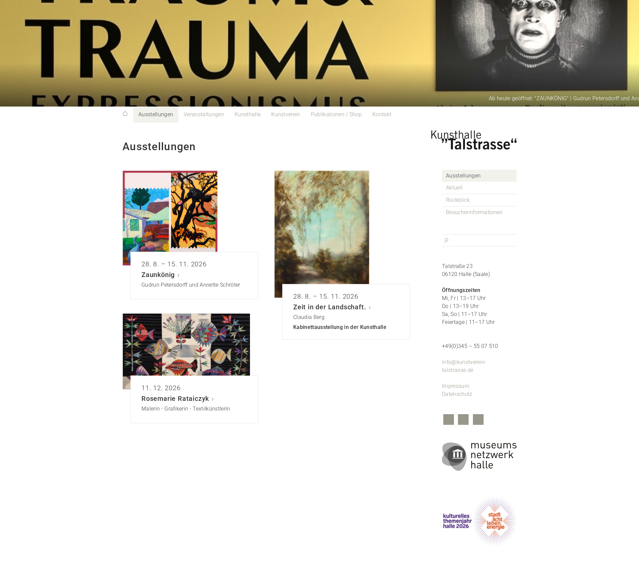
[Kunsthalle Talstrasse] (479, 138)
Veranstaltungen (204, 114)
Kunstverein (285, 114)
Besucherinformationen (474, 212)
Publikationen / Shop (336, 114)
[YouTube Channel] (478, 420)
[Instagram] (463, 420)
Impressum (455, 386)
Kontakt (381, 114)
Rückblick (458, 200)
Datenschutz (457, 394)
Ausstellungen (155, 114)
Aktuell (454, 187)
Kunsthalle (248, 114)
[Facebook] (448, 420)
